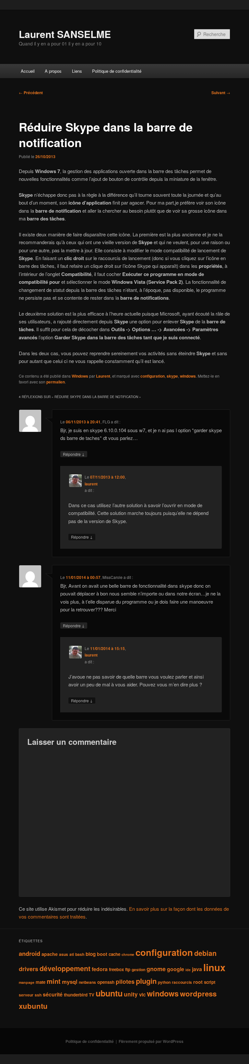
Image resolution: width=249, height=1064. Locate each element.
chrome (128, 954)
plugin (146, 981)
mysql (69, 981)
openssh (105, 982)
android (29, 953)
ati (71, 954)
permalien (55, 382)
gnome (156, 969)
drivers (28, 969)
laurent (91, 484)
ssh (38, 995)
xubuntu (33, 1006)
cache (114, 954)
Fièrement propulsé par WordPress (151, 1041)
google (175, 969)
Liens (77, 71)
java (197, 969)
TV (91, 995)
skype (172, 376)
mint (54, 981)
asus (63, 954)
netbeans (87, 982)
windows (188, 376)
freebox (116, 969)
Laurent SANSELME (65, 34)
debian (205, 953)
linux (214, 967)
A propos (53, 71)
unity (131, 994)
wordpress (198, 993)
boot (102, 954)
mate (40, 982)
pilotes (125, 981)
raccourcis (182, 982)
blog (91, 954)
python (164, 982)
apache (50, 954)
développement (65, 968)
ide (188, 969)
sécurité (53, 994)
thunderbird (76, 995)
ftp (127, 969)
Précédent (31, 92)
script (209, 982)
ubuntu (109, 993)
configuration (152, 376)
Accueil (28, 71)
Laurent (103, 376)
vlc (142, 994)
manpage (26, 982)
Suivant (220, 92)
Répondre (74, 454)
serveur (26, 995)
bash (79, 954)
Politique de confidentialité (116, 71)
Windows (80, 376)
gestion (138, 969)
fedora (100, 969)
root (198, 982)
